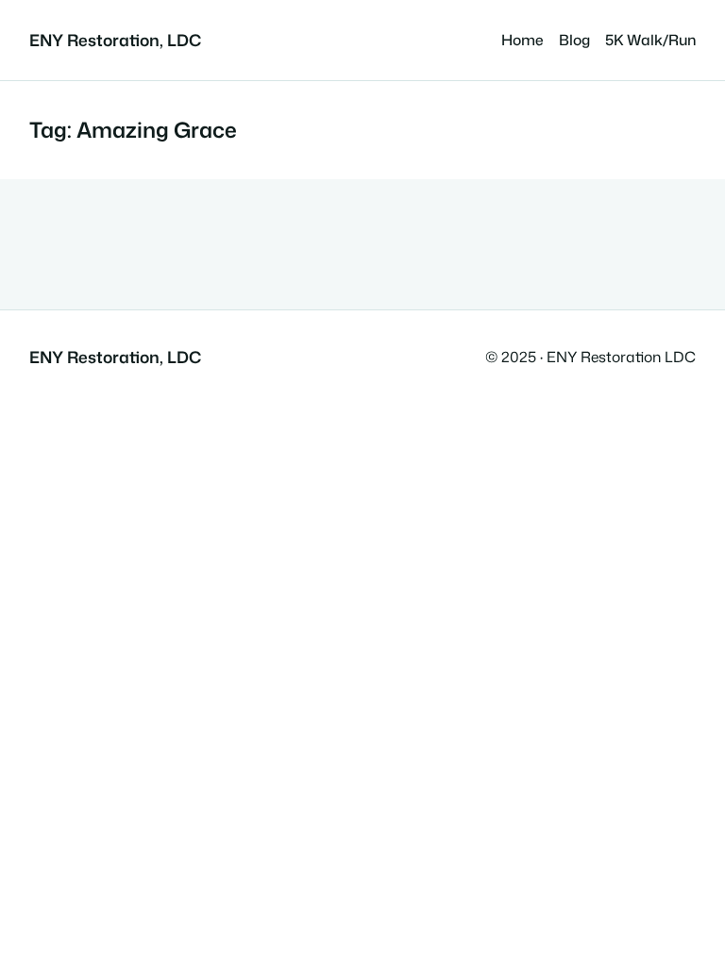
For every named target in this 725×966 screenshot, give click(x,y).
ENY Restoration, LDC (115, 40)
